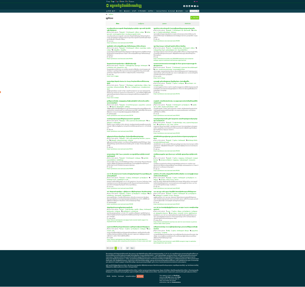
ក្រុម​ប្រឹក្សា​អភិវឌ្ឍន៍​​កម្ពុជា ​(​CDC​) (171, 50)
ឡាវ (118, 2)
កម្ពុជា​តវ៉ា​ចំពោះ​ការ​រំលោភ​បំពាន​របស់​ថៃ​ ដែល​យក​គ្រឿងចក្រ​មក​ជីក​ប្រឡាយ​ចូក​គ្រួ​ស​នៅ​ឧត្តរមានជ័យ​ (174, 28)
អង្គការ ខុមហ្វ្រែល (174, 213)
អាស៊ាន (115, 67)
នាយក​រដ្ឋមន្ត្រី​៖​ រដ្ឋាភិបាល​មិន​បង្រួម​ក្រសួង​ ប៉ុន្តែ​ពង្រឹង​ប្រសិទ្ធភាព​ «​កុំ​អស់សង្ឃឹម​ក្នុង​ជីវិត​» (171, 81)
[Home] (106, 14)
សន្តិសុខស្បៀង (137, 65)
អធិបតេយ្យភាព (173, 32)
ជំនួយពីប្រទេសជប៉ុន (110, 211)
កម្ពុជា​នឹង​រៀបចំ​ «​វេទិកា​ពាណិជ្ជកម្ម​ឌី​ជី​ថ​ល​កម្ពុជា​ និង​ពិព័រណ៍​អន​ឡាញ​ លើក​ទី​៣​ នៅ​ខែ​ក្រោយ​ (126, 46)
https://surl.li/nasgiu (113, 98)
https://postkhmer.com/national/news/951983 (120, 43)
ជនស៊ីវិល (159, 107)
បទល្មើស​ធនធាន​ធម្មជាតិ (184, 160)
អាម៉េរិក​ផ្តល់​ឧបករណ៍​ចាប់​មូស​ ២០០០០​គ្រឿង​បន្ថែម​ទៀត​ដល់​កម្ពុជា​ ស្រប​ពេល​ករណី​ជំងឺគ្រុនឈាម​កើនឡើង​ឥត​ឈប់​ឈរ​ (175, 228)
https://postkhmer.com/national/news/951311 (120, 149)
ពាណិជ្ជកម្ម (142, 32)
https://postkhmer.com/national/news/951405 (120, 188)
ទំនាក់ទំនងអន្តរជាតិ (130, 32)
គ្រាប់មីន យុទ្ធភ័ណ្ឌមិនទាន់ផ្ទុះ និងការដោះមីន (137, 138)
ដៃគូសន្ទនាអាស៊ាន (120, 67)
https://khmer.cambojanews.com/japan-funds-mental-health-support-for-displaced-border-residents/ (127, 221)
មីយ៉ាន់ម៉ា (122, 2)
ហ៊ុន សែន (186, 213)
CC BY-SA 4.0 (167, 254)
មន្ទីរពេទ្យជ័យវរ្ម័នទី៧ (120, 107)
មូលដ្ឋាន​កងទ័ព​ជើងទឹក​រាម (111, 160)
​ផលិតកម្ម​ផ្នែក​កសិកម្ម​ (130, 65)
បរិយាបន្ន (167, 180)
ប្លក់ (187, 11)
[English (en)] (194, 2)
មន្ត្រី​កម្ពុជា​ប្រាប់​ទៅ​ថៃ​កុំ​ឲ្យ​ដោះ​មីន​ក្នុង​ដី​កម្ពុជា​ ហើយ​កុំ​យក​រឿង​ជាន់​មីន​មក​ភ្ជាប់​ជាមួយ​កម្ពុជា (125, 137)
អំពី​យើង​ (108, 276)
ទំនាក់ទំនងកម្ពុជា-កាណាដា (111, 180)
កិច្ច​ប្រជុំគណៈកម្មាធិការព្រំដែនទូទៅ (164, 32)
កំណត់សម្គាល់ (121, 276)
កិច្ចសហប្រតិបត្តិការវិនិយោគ (182, 50)
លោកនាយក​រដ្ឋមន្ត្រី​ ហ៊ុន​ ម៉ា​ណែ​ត (119, 34)
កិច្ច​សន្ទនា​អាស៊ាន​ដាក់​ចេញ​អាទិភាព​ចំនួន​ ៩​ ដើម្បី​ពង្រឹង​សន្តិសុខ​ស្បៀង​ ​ (122, 64)
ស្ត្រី (154, 213)
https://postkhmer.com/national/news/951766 (167, 94)
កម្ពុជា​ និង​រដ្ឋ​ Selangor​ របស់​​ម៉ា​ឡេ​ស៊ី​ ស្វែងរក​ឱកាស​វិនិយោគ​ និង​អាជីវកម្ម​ (169, 46)
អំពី (114, 11)
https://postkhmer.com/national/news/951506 (120, 169)
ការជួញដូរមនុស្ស (181, 158)
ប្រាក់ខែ (113, 231)
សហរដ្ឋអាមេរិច (164, 233)
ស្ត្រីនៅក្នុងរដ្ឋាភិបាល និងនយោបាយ (162, 213)
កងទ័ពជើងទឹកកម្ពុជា (120, 160)
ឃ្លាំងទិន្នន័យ (180, 11)
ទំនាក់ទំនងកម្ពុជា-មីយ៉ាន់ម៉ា (192, 140)
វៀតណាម (132, 2)
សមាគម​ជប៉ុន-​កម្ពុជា (134, 211)
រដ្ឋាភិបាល (111, 14)
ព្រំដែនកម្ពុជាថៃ (113, 140)
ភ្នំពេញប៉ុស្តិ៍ (123, 32)
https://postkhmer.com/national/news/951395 (120, 204)
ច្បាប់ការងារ (176, 124)
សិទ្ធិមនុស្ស (129, 178)
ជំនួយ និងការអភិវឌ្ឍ (129, 209)
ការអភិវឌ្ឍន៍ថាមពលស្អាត (135, 87)
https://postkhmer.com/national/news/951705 (120, 115)
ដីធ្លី (182, 30)
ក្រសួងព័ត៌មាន (165, 195)
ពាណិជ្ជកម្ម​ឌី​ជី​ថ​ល (116, 50)
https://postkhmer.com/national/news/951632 (167, 115)
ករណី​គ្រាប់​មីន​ (130, 140)
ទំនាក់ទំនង (114, 276)
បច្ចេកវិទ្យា (149, 48)
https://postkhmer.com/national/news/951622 (120, 131)
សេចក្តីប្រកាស (141, 24)
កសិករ (126, 67)
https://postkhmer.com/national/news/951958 (167, 41)
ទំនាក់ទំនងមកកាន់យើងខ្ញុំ (193, 265)
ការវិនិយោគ (137, 32)
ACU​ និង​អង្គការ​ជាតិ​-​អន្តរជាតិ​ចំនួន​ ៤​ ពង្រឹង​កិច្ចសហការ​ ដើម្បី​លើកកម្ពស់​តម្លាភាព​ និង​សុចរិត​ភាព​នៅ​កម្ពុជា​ (129, 192)
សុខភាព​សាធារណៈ (157, 233)
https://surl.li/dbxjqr (159, 78)
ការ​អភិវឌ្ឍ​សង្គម (181, 83)
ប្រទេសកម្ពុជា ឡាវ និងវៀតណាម (166, 160)
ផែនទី (134, 11)
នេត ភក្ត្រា (171, 195)
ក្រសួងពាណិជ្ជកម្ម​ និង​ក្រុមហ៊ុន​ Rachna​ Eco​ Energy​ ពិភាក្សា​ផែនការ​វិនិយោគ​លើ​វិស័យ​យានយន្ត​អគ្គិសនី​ (128, 82)
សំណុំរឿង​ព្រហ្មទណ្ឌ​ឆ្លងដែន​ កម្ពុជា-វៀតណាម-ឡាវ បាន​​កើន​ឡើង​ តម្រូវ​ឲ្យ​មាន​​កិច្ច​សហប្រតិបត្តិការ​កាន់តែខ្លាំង (175, 155)
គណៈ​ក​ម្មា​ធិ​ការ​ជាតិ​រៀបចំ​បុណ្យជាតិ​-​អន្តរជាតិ (161, 142)
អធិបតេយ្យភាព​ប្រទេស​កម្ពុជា (122, 140)
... (125, 39)
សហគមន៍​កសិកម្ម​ (110, 67)
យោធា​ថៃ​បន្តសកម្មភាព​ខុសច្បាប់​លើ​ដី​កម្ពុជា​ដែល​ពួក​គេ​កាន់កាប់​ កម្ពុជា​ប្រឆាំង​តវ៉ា (123, 119)
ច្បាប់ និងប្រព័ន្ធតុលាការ (186, 105)
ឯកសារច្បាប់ (172, 11)
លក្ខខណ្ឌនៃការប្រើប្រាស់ (131, 276)
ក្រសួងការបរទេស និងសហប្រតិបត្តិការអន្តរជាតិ (189, 67)
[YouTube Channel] (192, 6)
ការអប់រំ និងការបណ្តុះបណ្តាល (132, 105)
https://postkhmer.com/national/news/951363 (167, 171)
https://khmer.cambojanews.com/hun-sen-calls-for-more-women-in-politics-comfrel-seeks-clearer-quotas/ (175, 223)
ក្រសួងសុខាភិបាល (142, 105)
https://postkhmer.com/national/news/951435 (167, 188)
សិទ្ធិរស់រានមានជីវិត (187, 30)
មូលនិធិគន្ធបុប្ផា (127, 107)
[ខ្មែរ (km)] (197, 2)
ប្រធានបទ (128, 11)
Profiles (188, 24)
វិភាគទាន (141, 276)
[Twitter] (187, 6)
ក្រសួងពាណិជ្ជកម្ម (143, 48)
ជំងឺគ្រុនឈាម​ (113, 107)
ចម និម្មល (128, 87)
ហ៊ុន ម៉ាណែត (163, 180)
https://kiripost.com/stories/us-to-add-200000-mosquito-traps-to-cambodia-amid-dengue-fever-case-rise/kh (175, 242)
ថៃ (127, 2)
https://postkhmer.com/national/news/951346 (167, 151)
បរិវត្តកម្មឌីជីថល (123, 50)
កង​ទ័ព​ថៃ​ (176, 107)
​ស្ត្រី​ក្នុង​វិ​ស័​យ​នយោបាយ (193, 213)
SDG (120, 11)
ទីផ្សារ (150, 85)
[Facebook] (184, 6)
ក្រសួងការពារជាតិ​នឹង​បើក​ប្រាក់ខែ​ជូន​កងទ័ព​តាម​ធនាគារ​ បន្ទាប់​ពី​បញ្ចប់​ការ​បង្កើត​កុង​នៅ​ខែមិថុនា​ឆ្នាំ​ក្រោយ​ (128, 227)
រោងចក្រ (171, 124)
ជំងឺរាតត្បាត (187, 231)
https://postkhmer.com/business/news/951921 (120, 59)
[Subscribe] (195, 6)
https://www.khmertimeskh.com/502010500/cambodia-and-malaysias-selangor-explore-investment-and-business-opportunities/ (174, 59)
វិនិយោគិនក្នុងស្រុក (130, 85)
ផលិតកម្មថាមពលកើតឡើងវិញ (119, 87)
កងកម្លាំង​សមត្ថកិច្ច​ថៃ (116, 123)
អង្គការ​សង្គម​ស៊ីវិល (118, 195)
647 (128, 248)
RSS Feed (195, 18)
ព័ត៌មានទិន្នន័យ (143, 11)
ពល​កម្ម (184, 123)
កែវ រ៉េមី (126, 180)
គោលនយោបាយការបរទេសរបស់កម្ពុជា (165, 69)
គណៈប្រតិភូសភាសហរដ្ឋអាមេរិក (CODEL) (133, 34)
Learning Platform (161, 11)
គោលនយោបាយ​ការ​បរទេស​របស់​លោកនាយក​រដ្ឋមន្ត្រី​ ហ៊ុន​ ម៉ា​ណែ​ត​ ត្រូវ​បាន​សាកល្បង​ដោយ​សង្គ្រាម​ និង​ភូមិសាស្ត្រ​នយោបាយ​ (175, 65)
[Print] (197, 6)
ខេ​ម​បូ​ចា (122, 209)
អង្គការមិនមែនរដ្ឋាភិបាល (126, 195)
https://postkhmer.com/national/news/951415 (167, 204)
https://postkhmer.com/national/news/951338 (167, 133)
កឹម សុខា (172, 180)
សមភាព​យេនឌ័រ (180, 213)
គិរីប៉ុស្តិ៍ (169, 231)
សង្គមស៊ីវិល (136, 209)
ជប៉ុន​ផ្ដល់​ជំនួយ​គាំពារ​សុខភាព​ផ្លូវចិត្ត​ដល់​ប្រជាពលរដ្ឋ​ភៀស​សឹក (119, 207)
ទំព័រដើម (109, 11)
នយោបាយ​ (176, 180)
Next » (132, 248)
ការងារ (168, 124)
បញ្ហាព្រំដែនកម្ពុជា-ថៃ (162, 124)
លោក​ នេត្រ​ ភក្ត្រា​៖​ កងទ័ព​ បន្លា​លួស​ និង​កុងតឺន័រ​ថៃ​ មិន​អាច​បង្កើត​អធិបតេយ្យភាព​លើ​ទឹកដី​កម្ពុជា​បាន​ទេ (175, 192)
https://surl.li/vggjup (113, 76)
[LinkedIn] (189, 6)
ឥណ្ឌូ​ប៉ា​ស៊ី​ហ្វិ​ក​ (145, 158)
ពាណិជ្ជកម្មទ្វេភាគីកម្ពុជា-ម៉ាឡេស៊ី (159, 50)
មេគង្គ (109, 2)
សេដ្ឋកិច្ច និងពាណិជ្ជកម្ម (178, 48)
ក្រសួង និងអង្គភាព (190, 83)
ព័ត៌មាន (151, 11)
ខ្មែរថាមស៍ (169, 48)
